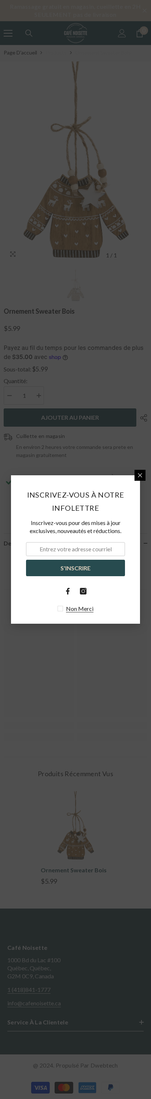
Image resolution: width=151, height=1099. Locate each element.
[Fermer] (140, 475)
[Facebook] (68, 591)
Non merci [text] (79, 608)
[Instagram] (83, 591)
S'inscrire (75, 567)
